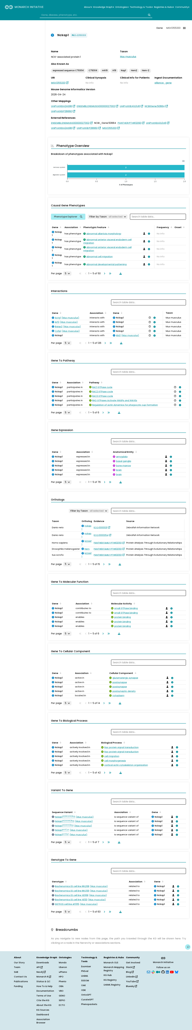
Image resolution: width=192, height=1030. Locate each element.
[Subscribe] (148, 971)
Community (182, 7)
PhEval (84, 971)
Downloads (42, 962)
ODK (83, 990)
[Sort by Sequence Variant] (74, 811)
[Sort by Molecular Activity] (133, 603)
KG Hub (108, 975)
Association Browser (43, 1021)
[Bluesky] (176, 971)
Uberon (63, 967)
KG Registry (110, 979)
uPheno (63, 972)
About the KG (43, 1005)
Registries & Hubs (164, 7)
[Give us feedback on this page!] (187, 947)
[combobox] (96, 15)
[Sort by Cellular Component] (135, 672)
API (38, 967)
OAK (83, 985)
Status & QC (43, 981)
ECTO (62, 1005)
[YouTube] (172, 971)
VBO (61, 990)
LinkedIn (130, 976)
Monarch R (42, 976)
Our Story (19, 962)
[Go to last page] (109, 273)
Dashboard (42, 1014)
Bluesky (130, 986)
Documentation (45, 990)
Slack (129, 967)
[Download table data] (120, 273)
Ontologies (121, 7)
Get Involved (133, 962)
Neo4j (40, 972)
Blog (129, 972)
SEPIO (62, 1000)
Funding (18, 986)
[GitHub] (163, 971)
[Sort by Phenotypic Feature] (108, 227)
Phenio (62, 981)
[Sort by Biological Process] (123, 742)
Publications (21, 981)
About (88, 7)
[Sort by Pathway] (101, 382)
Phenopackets (89, 1004)
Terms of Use (43, 995)
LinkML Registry (112, 984)
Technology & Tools (141, 7)
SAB (16, 972)
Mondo (63, 962)
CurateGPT (87, 999)
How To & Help (44, 986)
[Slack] (153, 971)
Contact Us (20, 976)
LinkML (84, 975)
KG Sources (42, 1009)
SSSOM (85, 980)
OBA (61, 986)
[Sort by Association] (80, 227)
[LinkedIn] (167, 971)
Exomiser (86, 966)
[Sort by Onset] (183, 227)
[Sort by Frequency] (171, 227)
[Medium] (158, 971)
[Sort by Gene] (60, 227)
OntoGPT (86, 994)
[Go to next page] (104, 273)
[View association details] (148, 233)
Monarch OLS (111, 962)
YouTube (131, 981)
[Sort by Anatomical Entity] (135, 451)
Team (17, 967)
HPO (61, 976)
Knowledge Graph (103, 7)
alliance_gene (163, 83)
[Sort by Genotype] (65, 881)
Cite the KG (42, 1000)
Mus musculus (128, 56)
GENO (62, 995)
